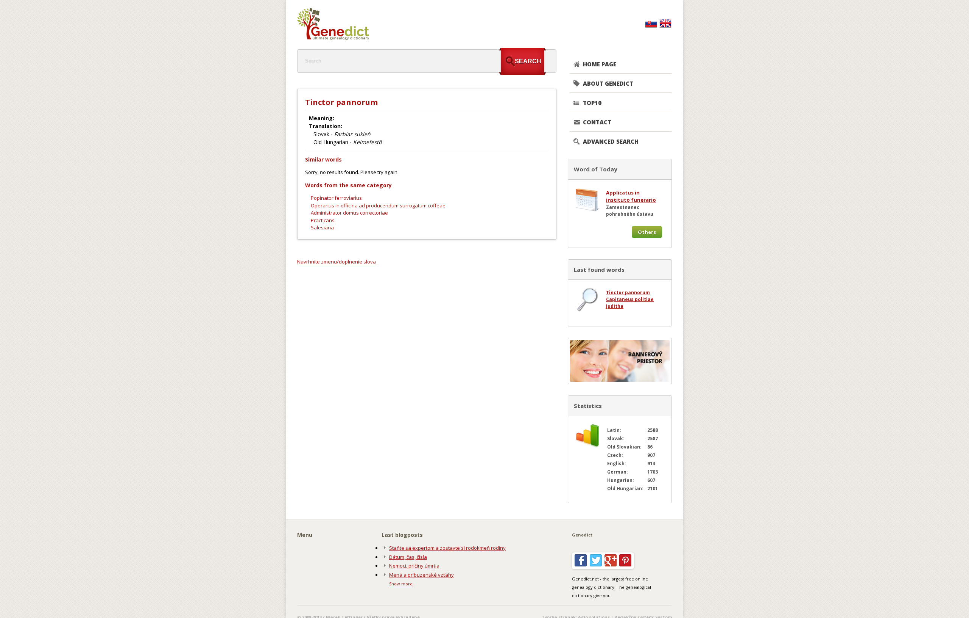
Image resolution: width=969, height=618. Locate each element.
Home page (599, 64)
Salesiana (322, 227)
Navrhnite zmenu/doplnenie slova (336, 261)
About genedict (608, 83)
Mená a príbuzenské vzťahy (421, 574)
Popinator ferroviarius (336, 197)
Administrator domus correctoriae (349, 212)
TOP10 (592, 103)
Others (647, 232)
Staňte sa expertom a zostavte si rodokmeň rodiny (447, 547)
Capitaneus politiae (630, 299)
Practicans (323, 220)
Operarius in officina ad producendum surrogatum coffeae (378, 205)
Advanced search (611, 141)
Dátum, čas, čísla (408, 557)
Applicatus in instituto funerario (631, 196)
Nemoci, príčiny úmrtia (414, 565)
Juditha (614, 306)
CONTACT (597, 122)
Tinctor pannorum (628, 292)
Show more (401, 584)
